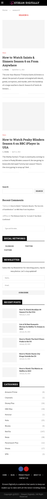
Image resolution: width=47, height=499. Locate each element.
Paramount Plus (25, 443)
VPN (25, 454)
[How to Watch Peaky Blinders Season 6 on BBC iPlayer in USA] (23, 116)
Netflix (25, 431)
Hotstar (25, 414)
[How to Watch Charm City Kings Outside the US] (9, 357)
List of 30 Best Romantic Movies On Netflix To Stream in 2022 (32, 326)
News (25, 437)
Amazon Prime (25, 392)
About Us (37, 475)
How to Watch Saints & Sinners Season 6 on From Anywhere (20, 61)
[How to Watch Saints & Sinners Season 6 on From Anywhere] (23, 34)
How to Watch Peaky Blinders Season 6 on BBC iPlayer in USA (23, 143)
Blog (13, 475)
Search (5, 187)
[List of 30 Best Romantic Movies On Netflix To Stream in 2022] (9, 328)
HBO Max (25, 409)
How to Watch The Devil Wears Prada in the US (31, 340)
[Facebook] (20, 469)
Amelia (6, 70)
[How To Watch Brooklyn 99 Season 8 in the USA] (9, 313)
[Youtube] (26, 469)
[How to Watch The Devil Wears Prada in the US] (9, 343)
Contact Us (23, 478)
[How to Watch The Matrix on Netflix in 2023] (9, 372)
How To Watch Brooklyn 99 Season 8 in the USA (30, 310)
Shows (25, 448)
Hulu (25, 420)
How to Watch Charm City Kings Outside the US (29, 355)
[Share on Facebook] (22, 94)
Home (4, 10)
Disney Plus (25, 403)
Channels (25, 397)
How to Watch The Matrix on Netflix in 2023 (31, 369)
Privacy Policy (24, 475)
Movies (25, 426)
